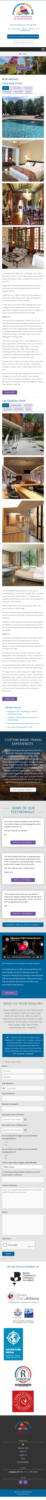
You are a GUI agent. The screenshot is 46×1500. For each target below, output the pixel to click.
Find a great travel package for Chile (19, 727)
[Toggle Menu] (43, 49)
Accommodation (25, 30)
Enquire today (9, 392)
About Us (24, 29)
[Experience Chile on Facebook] (20, 1482)
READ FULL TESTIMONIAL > (23, 842)
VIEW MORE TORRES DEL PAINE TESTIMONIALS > (23, 925)
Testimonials (18, 42)
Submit (8, 1254)
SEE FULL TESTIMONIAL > (23, 880)
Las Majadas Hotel (13, 401)
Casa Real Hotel (12, 83)
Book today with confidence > (23, 790)
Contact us (32, 29)
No (6, 1145)
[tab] (5, 88)
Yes (6, 1142)
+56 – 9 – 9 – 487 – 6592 (28, 1472)
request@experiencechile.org (22, 25)
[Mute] (38, 957)
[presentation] (18, 1245)
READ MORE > (10, 993)
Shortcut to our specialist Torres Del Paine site (23, 36)
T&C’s (38, 29)
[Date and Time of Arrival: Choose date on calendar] (25, 1119)
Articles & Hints (15, 29)
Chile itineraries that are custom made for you (23, 723)
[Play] (5, 957)
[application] (23, 947)
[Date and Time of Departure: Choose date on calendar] (25, 1130)
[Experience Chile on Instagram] (25, 1482)
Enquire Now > (23, 68)
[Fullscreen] (41, 957)
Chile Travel (29, 42)
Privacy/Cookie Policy (23, 1494)
